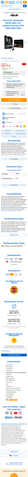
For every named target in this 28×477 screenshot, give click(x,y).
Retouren (8, 374)
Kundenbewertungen (20, 133)
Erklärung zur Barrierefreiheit (13, 390)
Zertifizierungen (10, 394)
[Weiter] (25, 42)
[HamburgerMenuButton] (2, 2)
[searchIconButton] (25, 6)
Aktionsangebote (10, 378)
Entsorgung (9, 398)
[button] (17, 2)
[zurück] (2, 42)
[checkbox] (4, 86)
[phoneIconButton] (14, 306)
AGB (7, 384)
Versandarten (9, 368)
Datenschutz (9, 386)
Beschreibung (7, 130)
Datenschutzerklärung (6, 231)
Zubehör (14, 136)
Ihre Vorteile (9, 365)
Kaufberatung (9, 376)
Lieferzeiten (9, 370)
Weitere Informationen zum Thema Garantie (11, 210)
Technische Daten (20, 130)
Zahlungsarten (9, 367)
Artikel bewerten (14, 235)
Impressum (9, 382)
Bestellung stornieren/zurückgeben (16, 372)
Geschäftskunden (10, 380)
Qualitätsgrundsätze (11, 392)
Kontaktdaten (9, 396)
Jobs (11, 400)
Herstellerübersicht (5, 206)
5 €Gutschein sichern (14, 355)
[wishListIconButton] (21, 2)
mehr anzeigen (14, 159)
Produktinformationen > (7, 58)
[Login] (17, 2)
